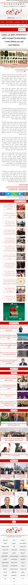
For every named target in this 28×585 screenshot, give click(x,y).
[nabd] (14, 4)
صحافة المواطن (5, 562)
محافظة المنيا (12, 190)
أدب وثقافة (23, 553)
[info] (7, 4)
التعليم (14, 553)
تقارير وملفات (14, 549)
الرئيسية (23, 540)
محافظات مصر (9, 22)
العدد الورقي (14, 368)
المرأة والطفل (5, 556)
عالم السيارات (23, 569)
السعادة (5, 569)
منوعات (22, 572)
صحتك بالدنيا (14, 559)
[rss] (12, 4)
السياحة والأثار (21, 29)
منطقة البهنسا (22, 190)
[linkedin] (16, 4)
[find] (9, 4)
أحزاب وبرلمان (23, 556)
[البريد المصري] (14, 312)
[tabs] (5, 4)
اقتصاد (5, 543)
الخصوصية (14, 575)
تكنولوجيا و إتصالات (14, 556)
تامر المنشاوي (20, 71)
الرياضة (2, 22)
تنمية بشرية (5, 553)
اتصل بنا (5, 575)
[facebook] (23, 4)
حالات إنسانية (14, 562)
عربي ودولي (17, 22)
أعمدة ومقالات (5, 549)
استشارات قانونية (14, 569)
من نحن (5, 572)
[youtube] (18, 4)
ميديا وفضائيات (23, 549)
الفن (14, 546)
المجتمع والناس (14, 565)
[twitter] (21, 4)
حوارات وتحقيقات (5, 546)
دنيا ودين (23, 562)
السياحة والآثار (22, 185)
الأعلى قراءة (14, 460)
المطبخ (5, 559)
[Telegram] (19, 194)
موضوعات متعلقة (20, 201)
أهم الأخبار (14, 410)
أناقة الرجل (23, 559)
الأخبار (23, 22)
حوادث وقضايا (23, 546)
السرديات (23, 565)
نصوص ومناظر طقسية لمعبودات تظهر (16, 187)
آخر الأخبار (14, 373)
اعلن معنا (23, 575)
